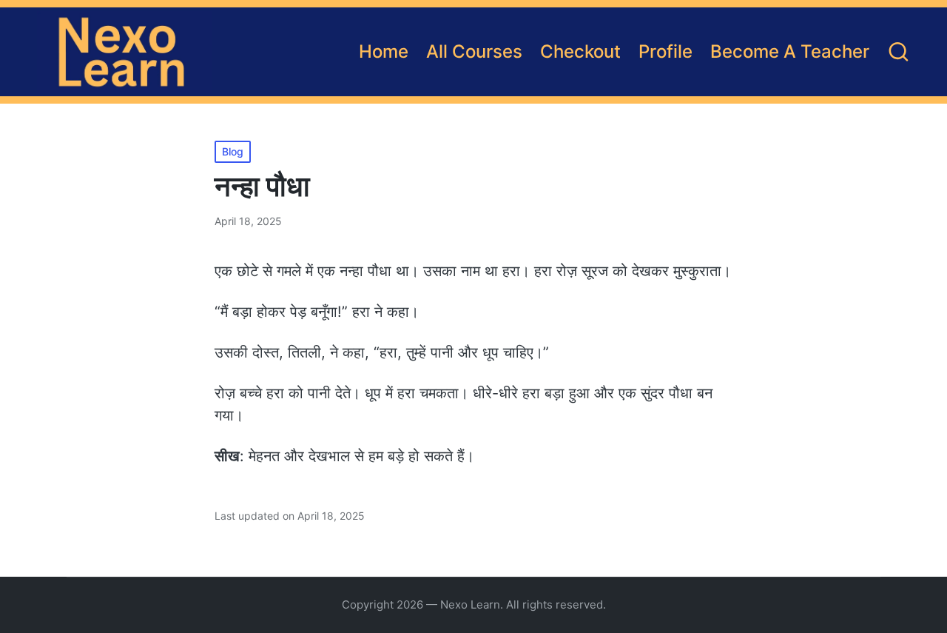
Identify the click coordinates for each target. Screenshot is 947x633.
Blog (232, 151)
